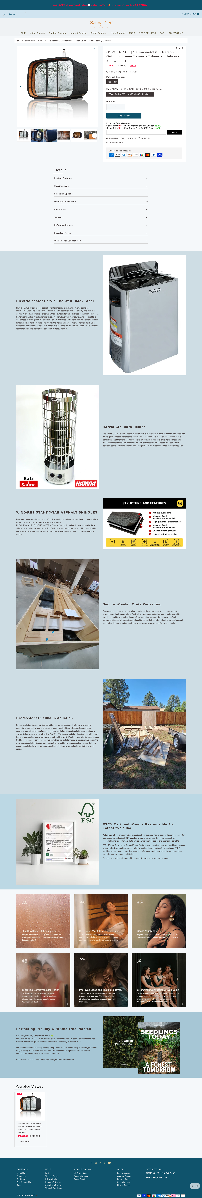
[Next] (94, 86)
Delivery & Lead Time (65, 201)
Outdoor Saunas (57, 33)
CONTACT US (175, 33)
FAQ (162, 33)
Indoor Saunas (37, 33)
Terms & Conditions (53, 1188)
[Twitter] (100, 1162)
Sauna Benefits (80, 1179)
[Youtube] (109, 1162)
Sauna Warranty (81, 1176)
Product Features (63, 178)
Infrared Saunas (78, 33)
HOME (22, 33)
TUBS (132, 33)
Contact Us (21, 1176)
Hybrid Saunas (117, 33)
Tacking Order (51, 1176)
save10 (158, 126)
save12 (157, 128)
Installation (60, 209)
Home (18, 41)
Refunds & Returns (63, 225)
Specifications (61, 186)
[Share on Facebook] (176, 48)
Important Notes (62, 233)
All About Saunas (81, 1173)
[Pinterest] (104, 1162)
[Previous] (20, 86)
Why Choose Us (24, 1182)
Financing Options (63, 194)
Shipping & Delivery (53, 1185)
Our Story (21, 1179)
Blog (19, 1185)
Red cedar (112, 82)
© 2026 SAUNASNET (26, 1195)
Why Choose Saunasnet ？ (67, 241)
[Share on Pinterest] (182, 48)
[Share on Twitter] (180, 48)
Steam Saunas (98, 33)
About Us (21, 1173)
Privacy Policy (51, 1179)
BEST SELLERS (147, 33)
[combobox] (14, 14)
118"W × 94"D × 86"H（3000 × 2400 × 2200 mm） (130, 94)
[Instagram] (96, 1162)
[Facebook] (91, 1162)
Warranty (59, 217)
